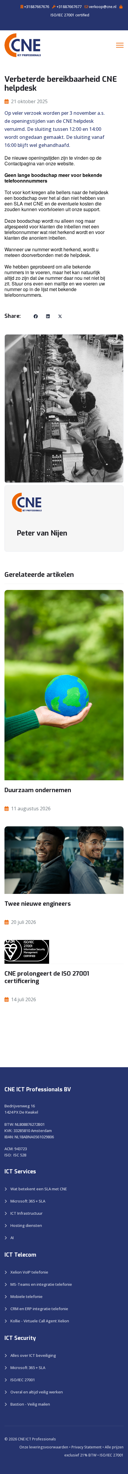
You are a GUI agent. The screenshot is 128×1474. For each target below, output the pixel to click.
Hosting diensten (26, 1225)
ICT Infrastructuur (26, 1213)
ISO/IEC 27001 (22, 1379)
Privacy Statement (86, 1447)
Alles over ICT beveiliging (33, 1355)
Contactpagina (20, 163)
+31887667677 (69, 6)
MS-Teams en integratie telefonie (41, 1284)
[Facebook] (36, 316)
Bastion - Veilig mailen (30, 1404)
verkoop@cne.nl (102, 6)
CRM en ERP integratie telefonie (39, 1308)
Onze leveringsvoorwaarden (43, 1447)
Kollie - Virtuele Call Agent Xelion (39, 1321)
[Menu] (120, 45)
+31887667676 (36, 6)
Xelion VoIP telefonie (29, 1272)
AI (12, 1237)
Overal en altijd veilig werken (36, 1392)
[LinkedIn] (48, 316)
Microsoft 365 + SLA (27, 1201)
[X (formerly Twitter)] (60, 316)
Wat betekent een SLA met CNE (38, 1189)
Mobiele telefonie (26, 1296)
